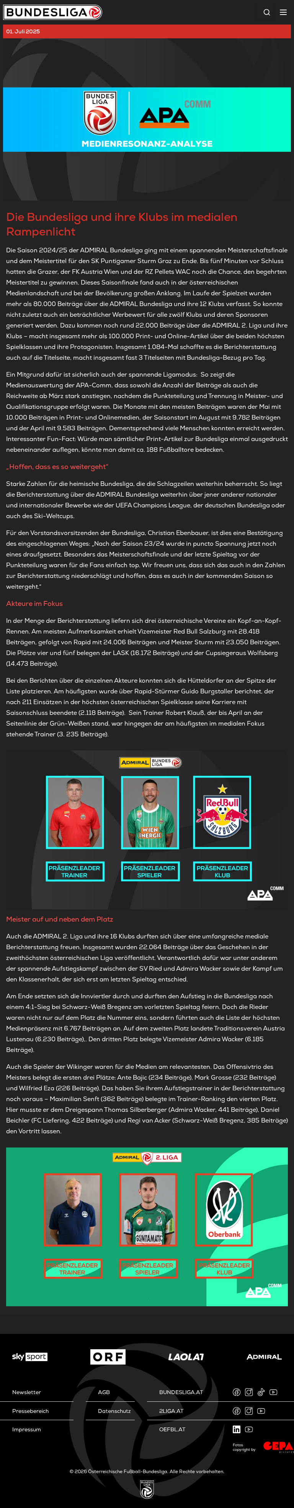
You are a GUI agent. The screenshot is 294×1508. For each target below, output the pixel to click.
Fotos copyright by (244, 1447)
